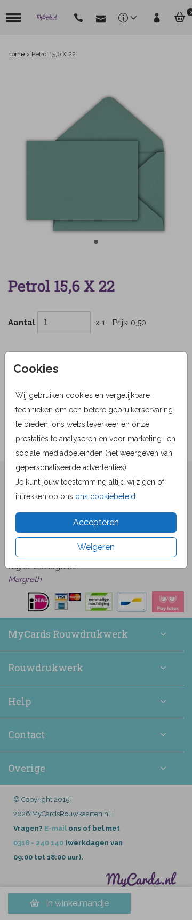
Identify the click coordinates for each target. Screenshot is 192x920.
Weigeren (96, 547)
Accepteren (96, 522)
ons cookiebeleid (105, 496)
